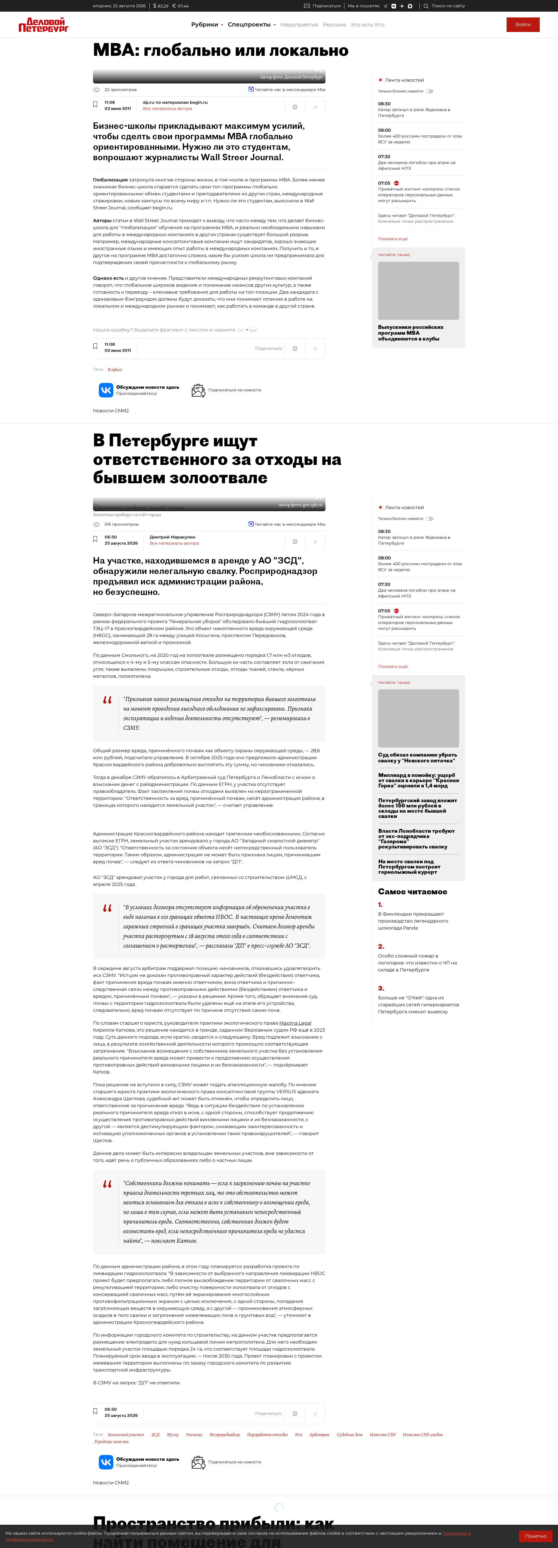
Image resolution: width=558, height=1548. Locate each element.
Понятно (535, 1536)
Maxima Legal (295, 1023)
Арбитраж (320, 1434)
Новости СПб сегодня (423, 1434)
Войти (523, 24)
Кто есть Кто (367, 25)
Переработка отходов (267, 1434)
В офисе (115, 369)
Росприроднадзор (225, 1434)
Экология (194, 1434)
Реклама (334, 25)
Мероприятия (299, 25)
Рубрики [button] (205, 24)
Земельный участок (126, 1434)
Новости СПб (383, 1434)
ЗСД (155, 1434)
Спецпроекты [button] (250, 24)
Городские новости (111, 1441)
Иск (298, 1434)
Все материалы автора (167, 108)
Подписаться (327, 5)
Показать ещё (393, 238)
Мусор (172, 1434)
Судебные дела (349, 1434)
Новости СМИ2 (111, 410)
